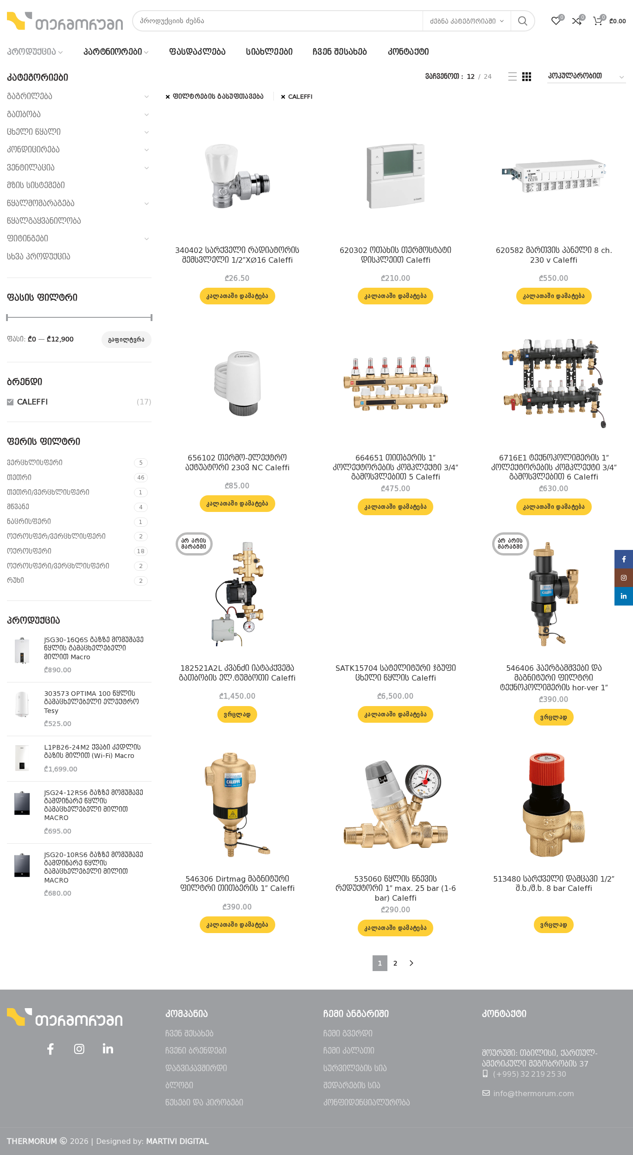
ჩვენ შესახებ (189, 1033)
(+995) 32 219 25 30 (529, 1074)
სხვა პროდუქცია (38, 256)
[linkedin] (108, 1049)
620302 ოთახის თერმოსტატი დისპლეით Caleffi (395, 255)
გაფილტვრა (126, 339)
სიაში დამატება (295, 167)
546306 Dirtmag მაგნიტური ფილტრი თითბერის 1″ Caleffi (237, 884)
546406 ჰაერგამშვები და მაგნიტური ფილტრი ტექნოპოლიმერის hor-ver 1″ (554, 678)
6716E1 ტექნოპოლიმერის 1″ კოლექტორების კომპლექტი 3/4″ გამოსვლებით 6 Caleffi (554, 468)
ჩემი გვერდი (348, 1033)
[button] (237, 296)
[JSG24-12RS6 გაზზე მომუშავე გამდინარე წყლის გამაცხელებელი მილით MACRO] (22, 812)
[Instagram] (79, 1049)
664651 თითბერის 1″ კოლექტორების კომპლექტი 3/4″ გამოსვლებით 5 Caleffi (395, 468)
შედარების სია (351, 1085)
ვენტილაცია (31, 168)
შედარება (295, 125)
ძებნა (522, 21)
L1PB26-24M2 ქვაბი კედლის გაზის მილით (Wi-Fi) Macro (92, 751)
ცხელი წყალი (34, 132)
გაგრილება (29, 96)
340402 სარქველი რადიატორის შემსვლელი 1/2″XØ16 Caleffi (237, 255)
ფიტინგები (27, 238)
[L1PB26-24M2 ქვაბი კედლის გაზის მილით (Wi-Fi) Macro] (22, 758)
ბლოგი (179, 1085)
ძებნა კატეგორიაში (463, 21)
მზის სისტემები (36, 185)
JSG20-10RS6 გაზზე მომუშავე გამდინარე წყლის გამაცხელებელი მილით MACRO (93, 867)
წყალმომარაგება (41, 203)
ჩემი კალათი (348, 1051)
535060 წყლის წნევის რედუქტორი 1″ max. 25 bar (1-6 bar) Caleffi (395, 889)
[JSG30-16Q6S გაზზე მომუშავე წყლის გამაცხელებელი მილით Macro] (22, 655)
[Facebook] (50, 1049)
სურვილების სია (355, 1068)
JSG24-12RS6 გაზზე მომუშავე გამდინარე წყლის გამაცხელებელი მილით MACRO (93, 805)
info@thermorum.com (533, 1093)
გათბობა (24, 114)
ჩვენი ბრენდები (196, 1051)
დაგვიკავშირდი (196, 1068)
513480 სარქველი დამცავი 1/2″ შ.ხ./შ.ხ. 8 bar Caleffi (553, 884)
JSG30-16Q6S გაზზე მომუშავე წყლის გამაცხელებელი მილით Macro (94, 648)
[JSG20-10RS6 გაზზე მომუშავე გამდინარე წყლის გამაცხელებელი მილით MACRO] (22, 874)
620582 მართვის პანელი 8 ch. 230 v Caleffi (554, 255)
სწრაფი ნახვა (295, 146)
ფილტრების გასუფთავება (218, 96)
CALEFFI (32, 402)
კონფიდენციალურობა (366, 1102)
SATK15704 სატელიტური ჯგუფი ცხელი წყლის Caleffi (395, 673)
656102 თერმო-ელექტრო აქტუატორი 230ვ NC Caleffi (237, 463)
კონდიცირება (33, 149)
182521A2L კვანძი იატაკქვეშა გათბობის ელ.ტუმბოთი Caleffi (237, 673)
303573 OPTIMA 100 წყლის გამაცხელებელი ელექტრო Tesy (91, 702)
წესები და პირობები (204, 1102)
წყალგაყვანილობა (44, 221)
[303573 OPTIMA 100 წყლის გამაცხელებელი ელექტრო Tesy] (22, 709)
